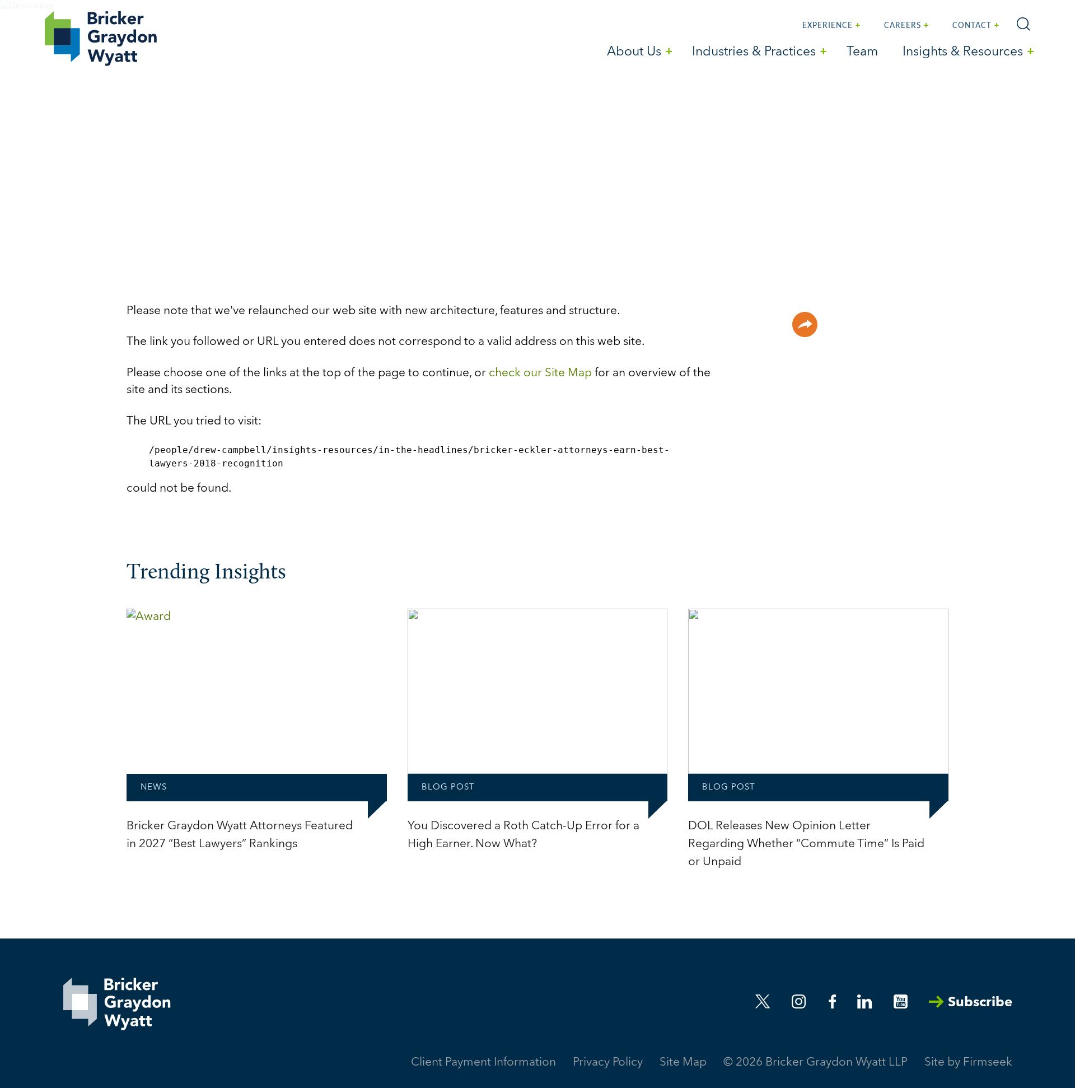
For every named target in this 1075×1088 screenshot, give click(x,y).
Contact (972, 25)
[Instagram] (799, 1001)
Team (862, 52)
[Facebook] (832, 1001)
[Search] (1023, 24)
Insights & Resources (963, 52)
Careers (902, 25)
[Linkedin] (864, 1001)
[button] (804, 324)
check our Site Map (540, 373)
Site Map (683, 1062)
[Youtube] (901, 1001)
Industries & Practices (754, 52)
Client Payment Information (483, 1062)
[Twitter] (762, 1001)
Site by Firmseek (968, 1062)
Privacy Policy (608, 1062)
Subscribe (980, 1003)
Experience (827, 25)
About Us (634, 52)
